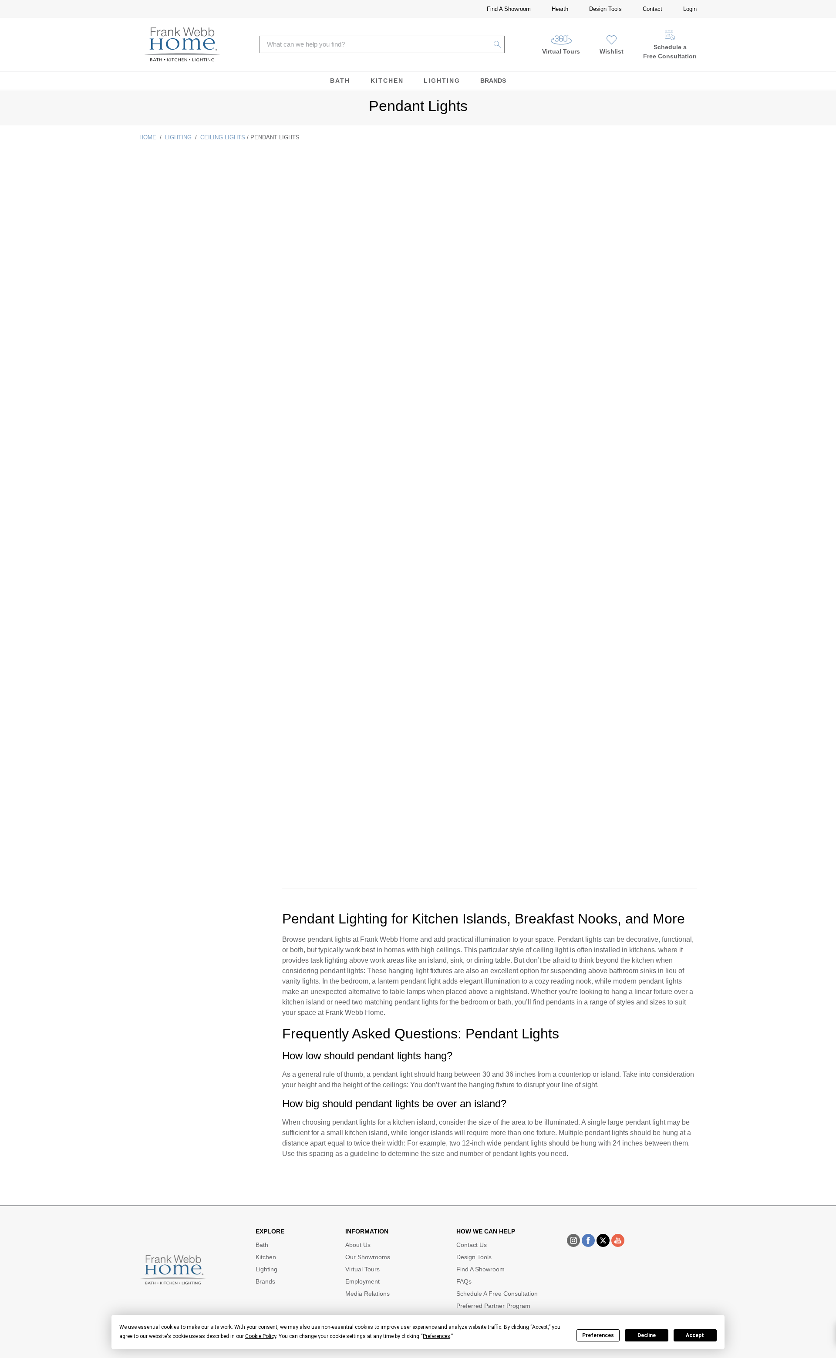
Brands (493, 80)
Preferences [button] (436, 1336)
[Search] (497, 44)
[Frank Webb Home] (182, 44)
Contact (652, 9)
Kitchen (387, 80)
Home (147, 137)
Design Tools (605, 9)
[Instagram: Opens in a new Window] (573, 1240)
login (690, 9)
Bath (340, 80)
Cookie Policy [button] (260, 1336)
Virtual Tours (561, 51)
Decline (646, 1335)
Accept (695, 1335)
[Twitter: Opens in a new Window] (603, 1240)
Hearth (560, 9)
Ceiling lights (222, 137)
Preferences (598, 1335)
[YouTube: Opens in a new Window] (617, 1240)
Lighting (442, 80)
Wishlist (612, 51)
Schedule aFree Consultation (670, 52)
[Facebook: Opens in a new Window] (588, 1240)
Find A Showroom (509, 9)
